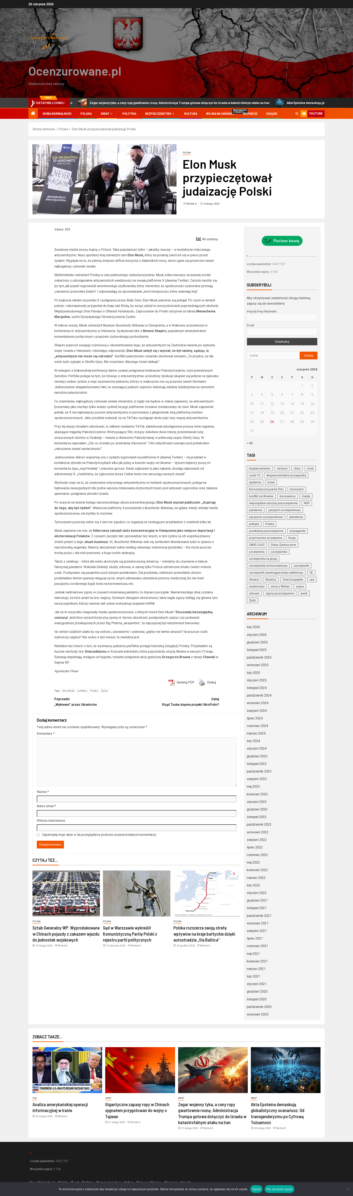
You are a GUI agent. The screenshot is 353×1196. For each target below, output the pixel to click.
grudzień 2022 (257, 809)
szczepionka (279, 551)
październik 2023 (259, 771)
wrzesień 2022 (257, 832)
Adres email (46, 806)
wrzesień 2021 (257, 923)
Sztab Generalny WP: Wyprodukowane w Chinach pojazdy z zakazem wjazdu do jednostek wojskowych (66, 933)
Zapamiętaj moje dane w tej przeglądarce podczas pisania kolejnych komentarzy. (99, 835)
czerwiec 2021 (257, 946)
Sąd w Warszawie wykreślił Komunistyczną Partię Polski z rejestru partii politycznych (130, 933)
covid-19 (254, 475)
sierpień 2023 (257, 779)
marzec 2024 (256, 733)
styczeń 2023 (257, 802)
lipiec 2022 (255, 847)
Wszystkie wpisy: (258, 271)
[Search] (296, 114)
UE (311, 572)
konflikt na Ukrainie (261, 496)
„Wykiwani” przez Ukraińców (75, 702)
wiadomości (257, 586)
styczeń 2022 (257, 893)
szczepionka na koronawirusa (268, 565)
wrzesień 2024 (257, 703)
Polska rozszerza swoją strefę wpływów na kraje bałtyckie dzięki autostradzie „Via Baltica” (204, 933)
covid (310, 468)
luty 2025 (253, 673)
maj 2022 (253, 862)
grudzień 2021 (257, 900)
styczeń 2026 (257, 635)
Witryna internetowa (51, 821)
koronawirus (288, 496)
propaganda (297, 531)
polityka (82, 690)
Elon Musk (68, 690)
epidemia (255, 482)
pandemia (255, 510)
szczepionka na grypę (263, 558)
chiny (297, 468)
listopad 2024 (257, 688)
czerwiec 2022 (257, 855)
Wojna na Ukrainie (220, 113)
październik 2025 (259, 657)
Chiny (108, 1098)
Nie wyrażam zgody (279, 1189)
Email (250, 325)
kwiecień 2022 (257, 870)
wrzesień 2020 (257, 1014)
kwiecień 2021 (257, 961)
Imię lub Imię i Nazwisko (262, 311)
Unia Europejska (293, 579)
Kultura (190, 113)
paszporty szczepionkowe (266, 517)
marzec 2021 (256, 969)
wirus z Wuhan (280, 586)
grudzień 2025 (257, 642)
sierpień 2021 (257, 931)
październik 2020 (259, 1007)
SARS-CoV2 (257, 544)
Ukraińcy (270, 579)
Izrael (271, 482)
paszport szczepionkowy (284, 510)
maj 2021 (253, 954)
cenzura (282, 468)
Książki (271, 113)
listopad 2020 (257, 999)
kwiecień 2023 (257, 794)
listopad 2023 (257, 764)
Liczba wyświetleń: (259, 264)
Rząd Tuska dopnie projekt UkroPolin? (190, 702)
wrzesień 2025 (257, 665)
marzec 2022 (256, 878)
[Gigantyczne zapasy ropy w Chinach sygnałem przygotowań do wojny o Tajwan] (140, 1070)
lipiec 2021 (255, 938)
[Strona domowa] (33, 114)
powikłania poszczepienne (266, 531)
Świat (105, 113)
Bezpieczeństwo (158, 113)
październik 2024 (259, 695)
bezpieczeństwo (259, 468)
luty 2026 (253, 627)
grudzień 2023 (257, 756)
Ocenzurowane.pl (74, 70)
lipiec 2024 (255, 718)
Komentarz (46, 734)
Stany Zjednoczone (283, 544)
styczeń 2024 (257, 748)
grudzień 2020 (257, 991)
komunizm (297, 489)
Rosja (292, 537)
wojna (300, 586)
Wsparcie (250, 113)
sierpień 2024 (257, 711)
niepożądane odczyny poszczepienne (273, 503)
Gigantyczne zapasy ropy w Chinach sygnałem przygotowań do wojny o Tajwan (137, 1110)
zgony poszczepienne (280, 593)
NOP (307, 503)
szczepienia (257, 551)
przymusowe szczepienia (265, 537)
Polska (86, 113)
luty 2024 (253, 741)
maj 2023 (253, 786)
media (306, 496)
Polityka (129, 113)
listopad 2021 (257, 908)
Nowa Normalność (57, 113)
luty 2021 (253, 976)
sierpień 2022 (257, 840)
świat (303, 593)
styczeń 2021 (257, 984)
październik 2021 (259, 916)
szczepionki (301, 565)
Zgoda (256, 1189)
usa (311, 579)
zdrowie (254, 593)
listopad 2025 (257, 650)
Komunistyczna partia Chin (266, 489)
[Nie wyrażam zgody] (348, 1189)
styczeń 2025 (257, 680)
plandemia (296, 517)
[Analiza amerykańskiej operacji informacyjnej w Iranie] (67, 1070)
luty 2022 (253, 885)
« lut (250, 443)
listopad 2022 (257, 817)
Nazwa (43, 792)
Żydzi (104, 690)
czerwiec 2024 (257, 726)
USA (34, 1098)
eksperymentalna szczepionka (286, 475)
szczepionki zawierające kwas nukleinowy (276, 572)
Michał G (191, 203)
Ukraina (254, 579)
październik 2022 (259, 824)
